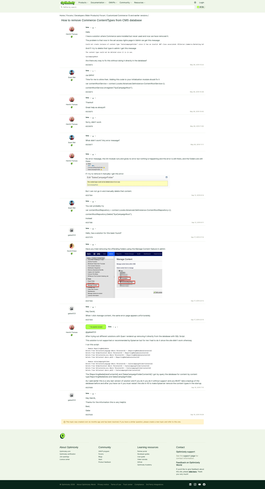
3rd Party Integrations (154, 484)
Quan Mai (71, 77)
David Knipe (71, 251)
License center (65, 459)
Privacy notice (103, 484)
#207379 (89, 237)
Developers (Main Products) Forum (90, 15)
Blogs (100, 457)
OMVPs (113, 2)
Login (201, 2)
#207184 (89, 195)
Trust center (127, 484)
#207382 (89, 301)
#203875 (89, 112)
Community (126, 2)
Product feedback (104, 462)
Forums (69, 15)
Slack (100, 459)
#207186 (89, 223)
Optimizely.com (65, 451)
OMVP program (103, 451)
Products (83, 2)
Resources (139, 2)
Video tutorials (142, 459)
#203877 (89, 145)
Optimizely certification (67, 454)
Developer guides (143, 454)
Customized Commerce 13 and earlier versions (127, 15)
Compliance (139, 484)
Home (62, 15)
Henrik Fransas (72, 34)
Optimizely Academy (144, 465)
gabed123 (72, 235)
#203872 (89, 65)
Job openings (64, 457)
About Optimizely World (86, 484)
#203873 (89, 92)
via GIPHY (90, 75)
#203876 (89, 126)
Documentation (98, 2)
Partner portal (142, 451)
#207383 (89, 320)
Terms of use (116, 484)
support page (189, 456)
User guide (141, 457)
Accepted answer (95, 327)
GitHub (139, 462)
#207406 (89, 388)
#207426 (89, 415)
